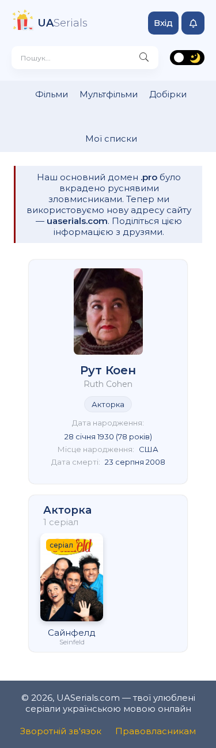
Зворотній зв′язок (60, 731)
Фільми (51, 94)
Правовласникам (155, 731)
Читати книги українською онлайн (210, 729)
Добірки (168, 94)
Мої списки (111, 138)
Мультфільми (108, 94)
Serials (62, 23)
